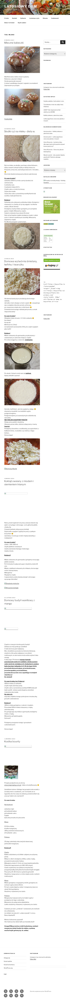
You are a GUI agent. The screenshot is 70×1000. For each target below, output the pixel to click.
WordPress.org (8, 968)
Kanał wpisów (8, 961)
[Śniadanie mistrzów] (11, 583)
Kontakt (14, 18)
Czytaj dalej (8, 119)
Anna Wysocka (48, 142)
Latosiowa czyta (34, 18)
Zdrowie (45, 18)
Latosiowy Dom (20, 6)
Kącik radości (22, 22)
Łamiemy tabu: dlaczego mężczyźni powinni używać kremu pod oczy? (54, 144)
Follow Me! (47, 89)
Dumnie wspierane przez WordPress (40, 991)
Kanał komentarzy (9, 964)
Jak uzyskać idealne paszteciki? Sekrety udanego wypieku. (54, 157)
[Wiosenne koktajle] (11, 588)
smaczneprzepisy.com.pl (12, 785)
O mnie (6, 18)
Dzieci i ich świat (9, 22)
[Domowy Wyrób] (10, 469)
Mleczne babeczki (14, 42)
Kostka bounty (12, 741)
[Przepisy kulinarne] (52, 213)
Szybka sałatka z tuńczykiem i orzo (54, 101)
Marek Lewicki (48, 155)
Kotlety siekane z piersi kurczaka (53, 115)
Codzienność (55, 18)
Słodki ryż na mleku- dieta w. (19, 131)
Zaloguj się (7, 958)
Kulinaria (23, 18)
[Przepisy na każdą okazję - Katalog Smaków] (55, 182)
